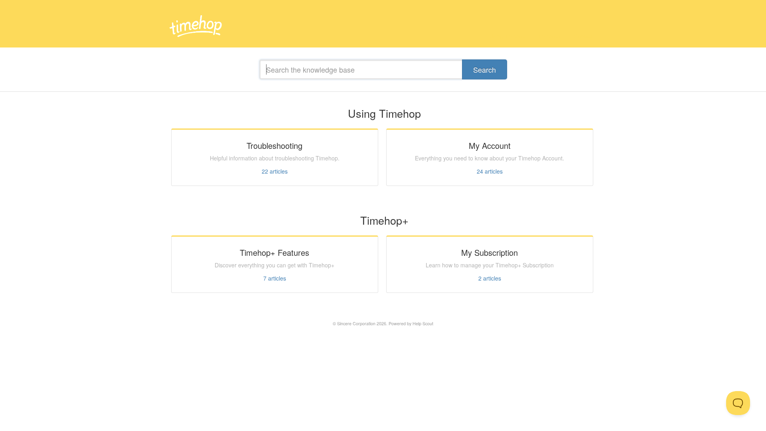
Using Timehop (507, 36)
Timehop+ (549, 36)
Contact (583, 36)
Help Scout (423, 323)
